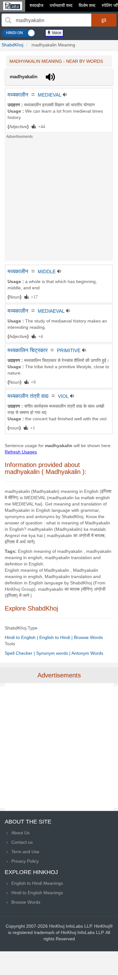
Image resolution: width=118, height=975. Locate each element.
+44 (40, 126)
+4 (39, 336)
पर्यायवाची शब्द (61, 5)
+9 (32, 382)
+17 (33, 296)
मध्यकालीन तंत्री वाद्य (28, 396)
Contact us (22, 842)
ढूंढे (103, 20)
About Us (20, 832)
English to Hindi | (56, 637)
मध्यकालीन (18, 95)
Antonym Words (87, 653)
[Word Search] (8, 20)
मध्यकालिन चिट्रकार (28, 350)
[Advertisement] (59, 202)
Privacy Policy (25, 861)
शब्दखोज (36, 5)
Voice (56, 33)
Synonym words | (53, 653)
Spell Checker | (20, 653)
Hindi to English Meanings (37, 892)
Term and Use (25, 851)
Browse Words (88, 637)
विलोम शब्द (87, 5)
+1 (31, 427)
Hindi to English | (22, 637)
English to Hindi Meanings (37, 883)
